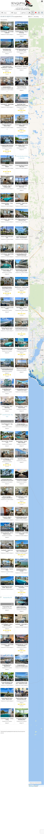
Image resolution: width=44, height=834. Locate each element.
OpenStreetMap (31, 786)
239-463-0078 (20, 8)
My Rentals (18, 9)
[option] (30, 16)
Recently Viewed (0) (26, 9)
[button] (42, 2)
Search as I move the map (35, 782)
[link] (7, 29)
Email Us (27, 8)
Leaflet (31, 785)
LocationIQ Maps (35, 785)
